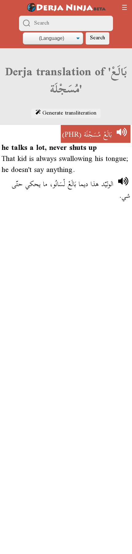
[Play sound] (121, 134)
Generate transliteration (68, 114)
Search (97, 38)
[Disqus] (66, 296)
